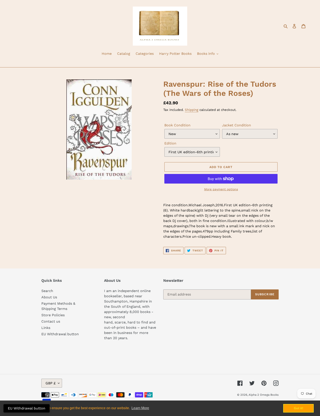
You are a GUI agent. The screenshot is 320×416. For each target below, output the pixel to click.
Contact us (50, 321)
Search (47, 291)
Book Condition (177, 125)
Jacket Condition (236, 125)
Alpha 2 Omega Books (264, 394)
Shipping (191, 110)
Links (45, 328)
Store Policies (53, 315)
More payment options (221, 189)
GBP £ (50, 383)
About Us (49, 297)
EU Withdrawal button (60, 334)
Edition (170, 143)
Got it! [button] (298, 408)
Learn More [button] (140, 408)
